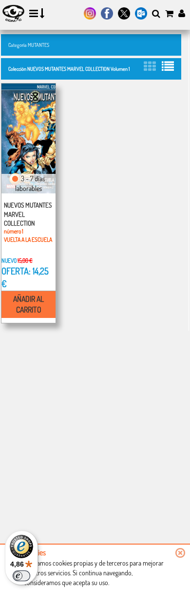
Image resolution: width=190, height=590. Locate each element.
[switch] (21, 575)
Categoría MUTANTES (28, 45)
